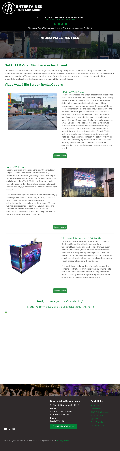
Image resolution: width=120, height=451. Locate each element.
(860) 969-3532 (57, 421)
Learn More (60, 155)
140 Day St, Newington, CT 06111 (64, 405)
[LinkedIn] (9, 429)
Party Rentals (97, 422)
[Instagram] (13, 429)
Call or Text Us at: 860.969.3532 (60, 19)
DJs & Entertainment (100, 412)
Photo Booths (97, 415)
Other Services (97, 425)
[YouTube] (5, 429)
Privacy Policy (62, 441)
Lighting (94, 419)
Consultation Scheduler (63, 426)
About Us (95, 405)
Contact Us (96, 409)
